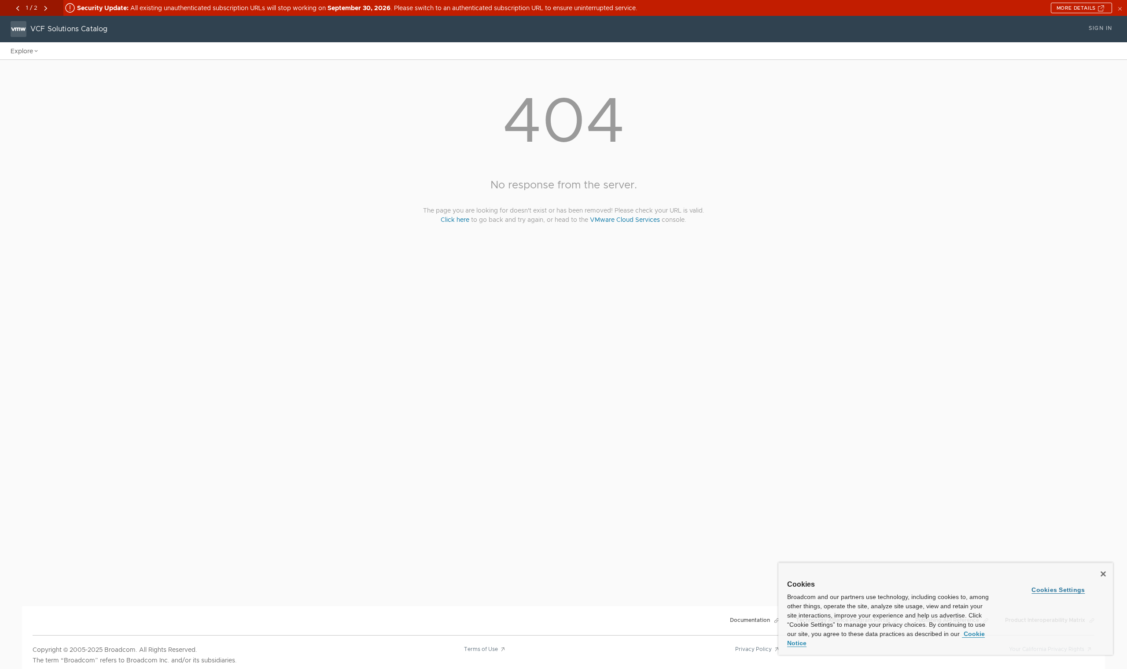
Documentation (750, 620)
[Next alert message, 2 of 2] (45, 8)
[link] (486, 654)
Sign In (1100, 28)
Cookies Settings (1058, 589)
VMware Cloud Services (625, 220)
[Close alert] (1121, 8)
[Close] (1103, 574)
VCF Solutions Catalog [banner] (68, 29)
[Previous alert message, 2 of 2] (17, 8)
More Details (1077, 8)
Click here (455, 220)
